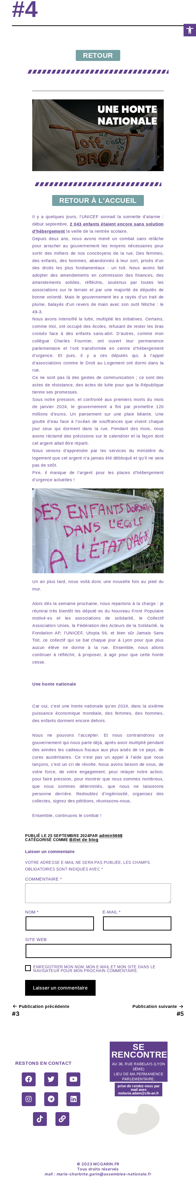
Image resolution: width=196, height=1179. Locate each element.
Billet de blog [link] (83, 839)
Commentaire (43, 879)
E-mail (112, 912)
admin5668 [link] (111, 835)
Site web (36, 939)
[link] (190, 30)
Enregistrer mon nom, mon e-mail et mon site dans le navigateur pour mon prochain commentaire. (94, 969)
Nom (32, 912)
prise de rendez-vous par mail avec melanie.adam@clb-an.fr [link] (139, 1089)
